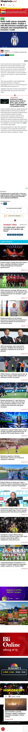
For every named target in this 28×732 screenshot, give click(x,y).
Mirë (9, 234)
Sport (2, 18)
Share (3, 55)
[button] (2, 729)
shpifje (24, 123)
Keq (14, 234)
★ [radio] (7, 211)
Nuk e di (20, 234)
